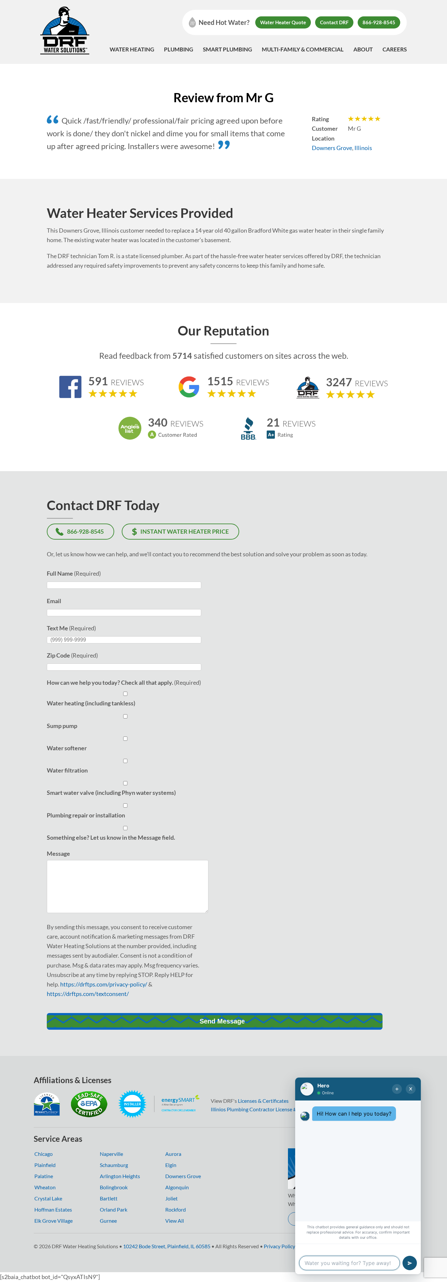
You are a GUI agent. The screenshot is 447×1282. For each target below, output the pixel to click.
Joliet (171, 1198)
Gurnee (108, 1220)
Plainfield (45, 1165)
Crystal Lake (48, 1198)
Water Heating (132, 49)
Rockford (175, 1209)
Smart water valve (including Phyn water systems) (111, 792)
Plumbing (178, 49)
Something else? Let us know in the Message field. (111, 837)
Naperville (111, 1154)
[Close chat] (411, 1089)
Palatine (43, 1176)
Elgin (170, 1165)
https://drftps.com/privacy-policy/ (103, 984)
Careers (395, 49)
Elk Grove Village (53, 1220)
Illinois (363, 147)
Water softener (67, 748)
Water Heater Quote (283, 22)
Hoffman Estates (53, 1209)
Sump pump (62, 725)
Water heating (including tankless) (91, 703)
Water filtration (67, 770)
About (363, 49)
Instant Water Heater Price (184, 531)
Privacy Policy (279, 1246)
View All (174, 1220)
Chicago (43, 1154)
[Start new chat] (397, 1089)
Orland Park (113, 1209)
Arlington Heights (120, 1176)
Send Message (222, 1021)
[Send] (409, 1263)
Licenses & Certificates (263, 1101)
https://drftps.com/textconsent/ (88, 993)
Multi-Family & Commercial (303, 49)
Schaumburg (114, 1165)
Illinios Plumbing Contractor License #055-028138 (268, 1109)
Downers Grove (332, 147)
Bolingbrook (114, 1187)
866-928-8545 (379, 22)
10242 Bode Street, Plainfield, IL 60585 (166, 1246)
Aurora (173, 1154)
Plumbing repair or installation (86, 815)
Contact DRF (334, 22)
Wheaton (45, 1187)
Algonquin (177, 1187)
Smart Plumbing (227, 49)
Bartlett (108, 1198)
